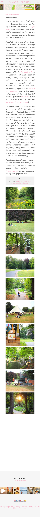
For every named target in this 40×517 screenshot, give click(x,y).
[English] (15, 500)
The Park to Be (27, 72)
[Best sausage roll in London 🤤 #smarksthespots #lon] (36, 490)
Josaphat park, (22, 181)
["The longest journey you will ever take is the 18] (23, 490)
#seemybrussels (11, 171)
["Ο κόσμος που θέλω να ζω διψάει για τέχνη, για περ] (3, 490)
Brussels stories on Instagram (17, 102)
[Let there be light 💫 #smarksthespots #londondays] (30, 490)
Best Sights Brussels (13, 14)
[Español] (25, 500)
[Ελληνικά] (17, 500)
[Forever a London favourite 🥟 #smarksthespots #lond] (16, 490)
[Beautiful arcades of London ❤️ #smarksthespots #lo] (10, 490)
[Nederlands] (22, 500)
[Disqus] (20, 440)
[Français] (20, 500)
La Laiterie (25, 97)
